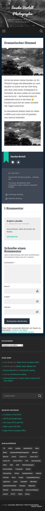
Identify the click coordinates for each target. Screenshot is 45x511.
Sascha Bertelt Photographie (22, 10)
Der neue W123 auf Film (13, 422)
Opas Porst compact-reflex (28, 362)
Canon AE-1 (34, 457)
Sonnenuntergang (32, 490)
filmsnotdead (7, 469)
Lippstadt (23, 482)
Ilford (13, 477)
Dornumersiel (36, 461)
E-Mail (7, 297)
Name (7, 286)
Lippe (15, 482)
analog (18, 448)
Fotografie (12, 185)
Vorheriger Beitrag (15, 194)
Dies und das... (26, 177)
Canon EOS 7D (14, 177)
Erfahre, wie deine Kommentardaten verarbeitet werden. (18, 331)
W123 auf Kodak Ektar (13, 419)
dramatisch (21, 183)
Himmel (26, 185)
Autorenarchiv (12, 162)
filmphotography (28, 465)
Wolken (11, 187)
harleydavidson (27, 473)
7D (9, 183)
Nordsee (22, 486)
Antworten (12, 237)
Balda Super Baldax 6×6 (26, 366)
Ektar (5, 465)
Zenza (27, 494)
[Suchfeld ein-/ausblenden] (41, 31)
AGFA (10, 448)
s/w (9, 179)
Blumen (34, 452)
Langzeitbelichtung (32, 477)
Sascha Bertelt (10, 370)
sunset (5, 494)
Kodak (21, 477)
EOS (28, 183)
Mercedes (33, 482)
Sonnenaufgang (17, 490)
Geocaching (7, 473)
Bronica (5, 457)
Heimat (36, 177)
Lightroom (6, 482)
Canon (13, 183)
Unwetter (33, 185)
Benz (37, 448)
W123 (13, 494)
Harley (16, 473)
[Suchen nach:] (22, 396)
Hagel (20, 185)
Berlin (5, 452)
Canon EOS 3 (17, 461)
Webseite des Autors (18, 162)
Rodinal (5, 490)
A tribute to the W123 (12, 415)
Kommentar (9, 262)
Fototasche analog (27, 370)
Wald (20, 494)
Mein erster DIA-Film (12, 426)
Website (7, 307)
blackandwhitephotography (19, 452)
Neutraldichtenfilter (9, 486)
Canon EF (6, 461)
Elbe (11, 465)
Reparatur (31, 486)
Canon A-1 (23, 457)
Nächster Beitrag (15, 198)
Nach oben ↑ (37, 506)
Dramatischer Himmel (20, 43)
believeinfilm (28, 448)
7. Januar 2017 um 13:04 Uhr (18, 224)
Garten (28, 469)
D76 (26, 461)
